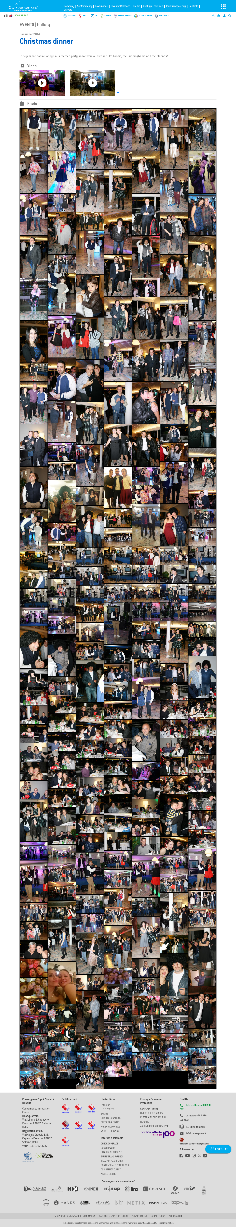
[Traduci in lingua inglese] (10, 16)
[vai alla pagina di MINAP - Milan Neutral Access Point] (114, 1192)
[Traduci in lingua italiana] (5, 16)
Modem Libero (108, 1174)
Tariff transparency (176, 6)
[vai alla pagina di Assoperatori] (87, 1206)
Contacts (193, 6)
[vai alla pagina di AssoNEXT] (48, 1206)
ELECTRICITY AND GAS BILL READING (153, 1120)
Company (69, 6)
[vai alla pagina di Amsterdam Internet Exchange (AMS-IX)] (59, 1192)
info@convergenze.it (196, 1134)
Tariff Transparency (112, 1157)
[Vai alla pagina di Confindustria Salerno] (28, 1155)
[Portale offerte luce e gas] (157, 1134)
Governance (101, 6)
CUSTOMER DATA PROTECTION (113, 1216)
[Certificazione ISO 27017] (92, 1128)
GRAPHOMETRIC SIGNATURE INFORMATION (75, 1216)
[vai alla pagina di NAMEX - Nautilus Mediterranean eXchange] (37, 1192)
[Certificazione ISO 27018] (65, 1145)
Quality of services (153, 6)
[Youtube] (188, 1156)
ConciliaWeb (108, 1148)
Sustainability (84, 6)
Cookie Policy (158, 1216)
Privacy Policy (139, 1216)
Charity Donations (111, 1118)
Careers (68, 10)
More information (166, 1223)
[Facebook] (182, 1156)
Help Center (107, 1109)
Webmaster (175, 1216)
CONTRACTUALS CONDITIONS (115, 1165)
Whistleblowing (110, 1131)
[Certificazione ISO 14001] (79, 1111)
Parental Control (110, 1127)
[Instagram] (195, 1156)
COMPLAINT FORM (149, 1109)
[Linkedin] (206, 1156)
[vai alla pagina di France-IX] (105, 1206)
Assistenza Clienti (111, 1170)
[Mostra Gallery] (34, 130)
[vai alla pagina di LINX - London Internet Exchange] (134, 1192)
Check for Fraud (110, 1122)
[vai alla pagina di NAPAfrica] (160, 1206)
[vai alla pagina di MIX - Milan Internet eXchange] (75, 1192)
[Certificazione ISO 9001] (65, 1112)
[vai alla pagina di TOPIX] (182, 1206)
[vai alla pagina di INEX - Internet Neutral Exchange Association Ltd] (93, 1192)
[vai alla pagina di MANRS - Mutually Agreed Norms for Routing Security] (67, 1206)
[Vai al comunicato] (44, 1153)
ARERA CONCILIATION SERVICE (155, 1126)
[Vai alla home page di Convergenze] (25, 6)
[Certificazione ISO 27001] (65, 1128)
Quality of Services (111, 1152)
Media (136, 6)
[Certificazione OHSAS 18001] (92, 1111)
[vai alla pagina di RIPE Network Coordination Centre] (206, 1192)
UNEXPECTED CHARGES (151, 1113)
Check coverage (109, 1144)
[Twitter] (200, 1156)
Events (27, 25)
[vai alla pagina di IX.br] (121, 1206)
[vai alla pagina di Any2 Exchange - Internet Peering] (157, 1192)
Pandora (105, 1105)
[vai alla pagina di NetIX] (138, 1206)
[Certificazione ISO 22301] (79, 1128)
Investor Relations (120, 6)
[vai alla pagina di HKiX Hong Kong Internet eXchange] (192, 1192)
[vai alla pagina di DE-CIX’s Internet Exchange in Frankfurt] (177, 1192)
